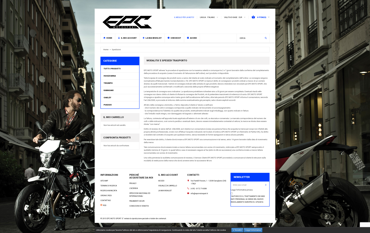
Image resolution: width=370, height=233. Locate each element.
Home (109, 38)
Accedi (193, 38)
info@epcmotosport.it (199, 194)
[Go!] (265, 185)
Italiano (211, 17)
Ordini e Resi (106, 196)
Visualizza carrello (167, 186)
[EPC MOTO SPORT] (128, 22)
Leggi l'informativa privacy (242, 190)
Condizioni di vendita (139, 206)
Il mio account (129, 38)
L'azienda (133, 188)
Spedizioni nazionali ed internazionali (139, 194)
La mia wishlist (154, 38)
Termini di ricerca (108, 186)
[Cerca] (266, 38)
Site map (104, 181)
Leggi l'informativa (253, 230)
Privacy (132, 183)
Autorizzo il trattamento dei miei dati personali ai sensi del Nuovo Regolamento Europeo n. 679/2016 (248, 199)
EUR (240, 17)
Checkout (176, 38)
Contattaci (105, 200)
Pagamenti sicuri (137, 201)
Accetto (238, 230)
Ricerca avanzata (108, 191)
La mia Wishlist (165, 191)
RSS (104, 205)
